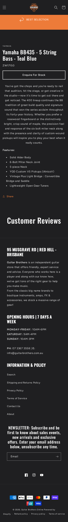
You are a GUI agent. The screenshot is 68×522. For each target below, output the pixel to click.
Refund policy (21, 514)
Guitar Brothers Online (32, 510)
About (10, 414)
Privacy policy (38, 514)
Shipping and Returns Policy (23, 382)
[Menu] (4, 7)
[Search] (56, 7)
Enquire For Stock (33, 75)
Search (11, 374)
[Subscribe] (57, 456)
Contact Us (13, 406)
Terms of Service (17, 398)
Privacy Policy (15, 390)
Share (10, 196)
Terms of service (57, 514)
